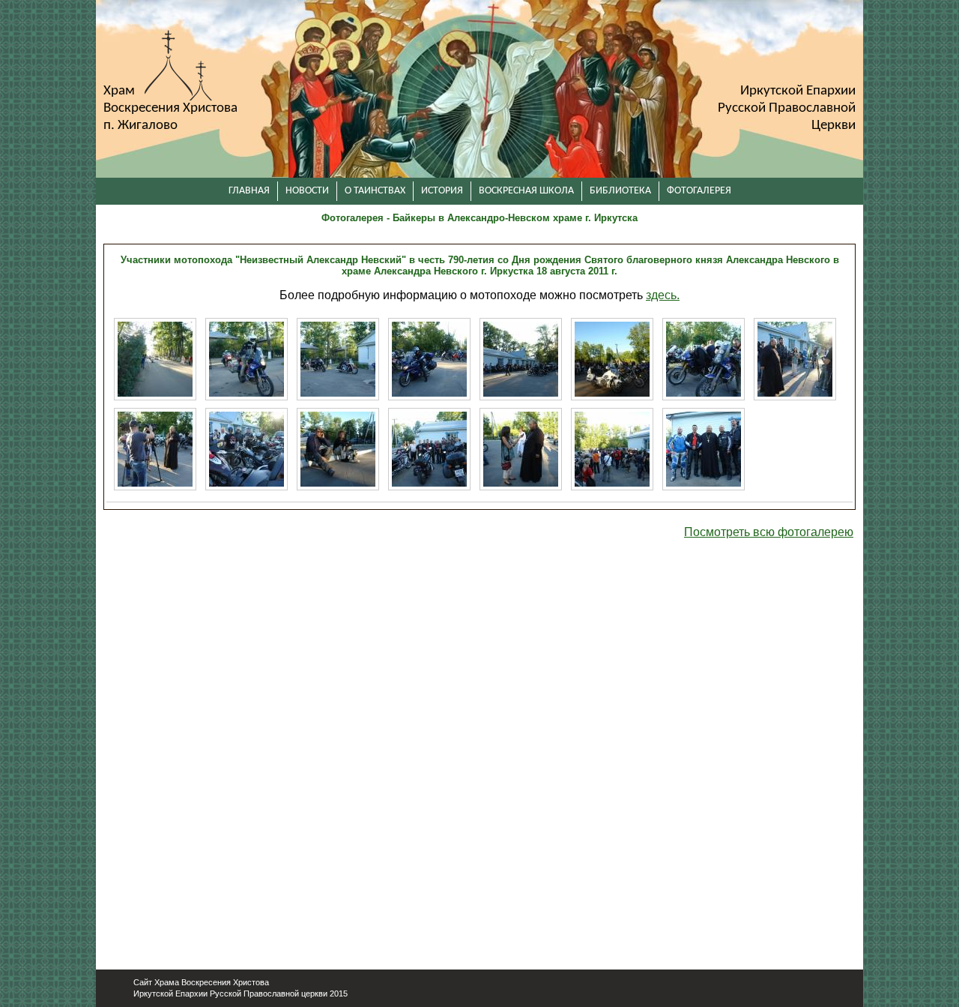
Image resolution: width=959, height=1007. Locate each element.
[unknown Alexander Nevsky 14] (521, 449)
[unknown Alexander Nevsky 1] (155, 359)
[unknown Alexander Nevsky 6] (612, 359)
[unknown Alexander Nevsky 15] (612, 449)
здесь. (663, 295)
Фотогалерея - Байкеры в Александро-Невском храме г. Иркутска (479, 217)
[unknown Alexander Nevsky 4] (429, 359)
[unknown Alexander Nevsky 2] (246, 359)
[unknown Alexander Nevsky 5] (521, 359)
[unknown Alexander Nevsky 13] (429, 449)
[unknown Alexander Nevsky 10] (246, 449)
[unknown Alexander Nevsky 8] (795, 359)
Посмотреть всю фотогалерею (768, 532)
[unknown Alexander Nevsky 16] (703, 449)
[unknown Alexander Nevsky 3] (338, 359)
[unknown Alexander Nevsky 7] (703, 359)
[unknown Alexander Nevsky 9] (155, 449)
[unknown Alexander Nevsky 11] (338, 449)
